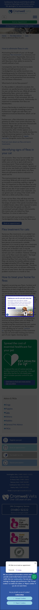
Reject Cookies (20, 603)
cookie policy (18, 579)
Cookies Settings (19, 594)
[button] (34, 576)
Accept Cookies (20, 598)
